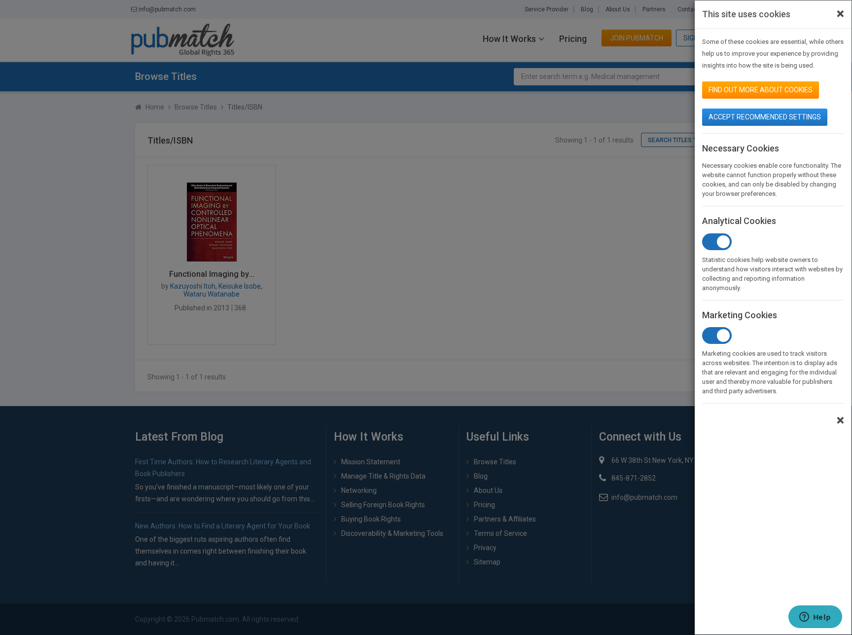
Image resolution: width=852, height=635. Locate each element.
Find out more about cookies (761, 90)
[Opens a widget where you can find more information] (815, 617)
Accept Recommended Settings (765, 117)
